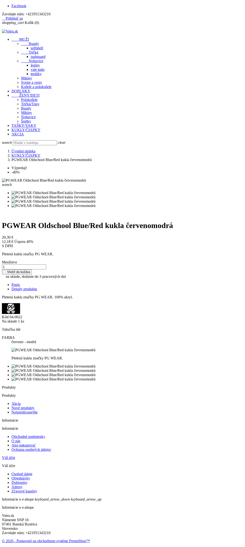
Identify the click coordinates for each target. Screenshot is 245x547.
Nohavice (32, 61)
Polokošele (29, 100)
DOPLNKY (20, 91)
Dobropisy (19, 482)
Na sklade (9, 321)
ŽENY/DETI (25, 95)
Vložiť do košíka (17, 272)
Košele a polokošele (36, 87)
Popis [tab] (15, 285)
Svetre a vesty (31, 82)
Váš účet (8, 458)
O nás (15, 441)
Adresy (16, 487)
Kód (6, 317)
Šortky (26, 121)
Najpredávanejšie (24, 412)
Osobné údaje (21, 474)
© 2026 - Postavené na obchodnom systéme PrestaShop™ (46, 541)
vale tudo (38, 69)
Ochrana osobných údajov (31, 449)
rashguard (38, 57)
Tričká (29, 52)
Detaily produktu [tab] (24, 289)
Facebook (18, 6)
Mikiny (26, 78)
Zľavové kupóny (24, 491)
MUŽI (20, 39)
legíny (35, 65)
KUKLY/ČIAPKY (25, 130)
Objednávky (20, 478)
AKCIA (17, 134)
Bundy (30, 44)
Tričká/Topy (30, 104)
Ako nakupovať (23, 445)
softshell (37, 48)
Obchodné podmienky (28, 437)
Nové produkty (22, 408)
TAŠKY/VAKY (23, 125)
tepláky (36, 74)
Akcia (16, 404)
